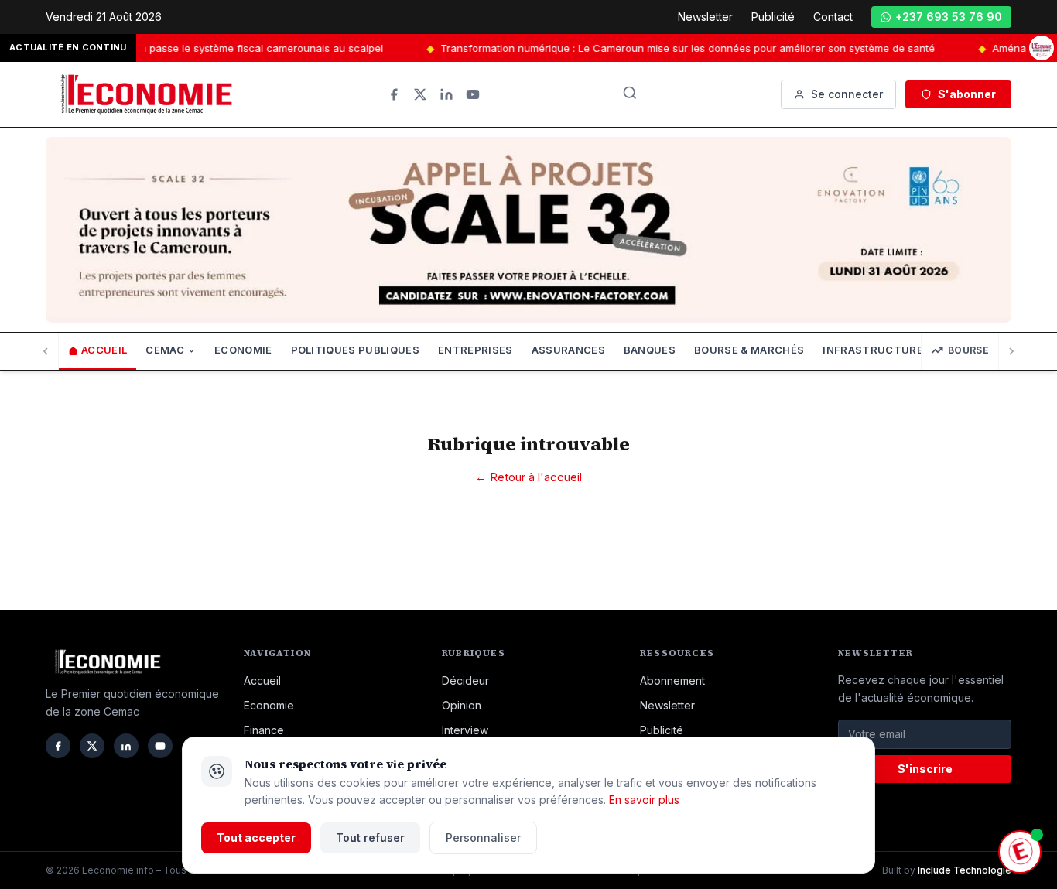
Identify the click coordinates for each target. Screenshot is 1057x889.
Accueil (104, 350)
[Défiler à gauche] (46, 351)
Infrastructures (876, 350)
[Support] (1020, 852)
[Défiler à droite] (1011, 351)
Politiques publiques (355, 350)
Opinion (461, 705)
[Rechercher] (630, 93)
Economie (243, 350)
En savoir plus (644, 799)
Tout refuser (370, 837)
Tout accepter (256, 837)
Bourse (968, 350)
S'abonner (967, 94)
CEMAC (164, 350)
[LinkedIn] (446, 94)
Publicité (773, 16)
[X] (420, 94)
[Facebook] (394, 94)
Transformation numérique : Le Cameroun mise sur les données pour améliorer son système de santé (672, 48)
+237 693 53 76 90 (948, 16)
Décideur (465, 680)
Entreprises (475, 350)
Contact (833, 16)
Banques (650, 350)
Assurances (568, 350)
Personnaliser (483, 837)
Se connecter (847, 94)
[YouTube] (473, 94)
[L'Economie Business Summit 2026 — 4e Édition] (1041, 48)
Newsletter (705, 16)
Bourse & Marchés (749, 350)
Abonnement (672, 680)
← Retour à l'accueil (528, 477)
